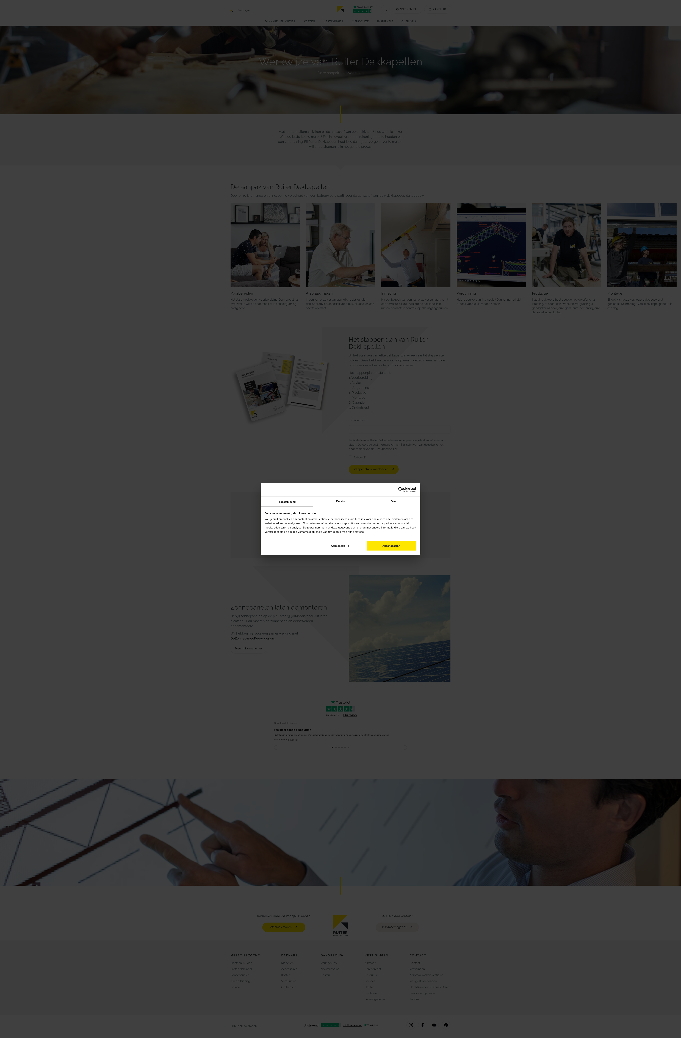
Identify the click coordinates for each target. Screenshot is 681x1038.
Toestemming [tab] (287, 501)
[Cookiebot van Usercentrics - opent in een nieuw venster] (400, 489)
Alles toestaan (391, 545)
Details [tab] (340, 501)
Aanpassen (338, 545)
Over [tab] (394, 501)
